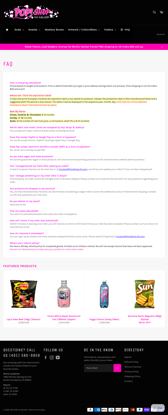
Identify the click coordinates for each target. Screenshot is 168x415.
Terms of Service (132, 366)
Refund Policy (131, 361)
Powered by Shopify (36, 410)
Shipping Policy (132, 376)
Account (161, 34)
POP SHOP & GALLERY (19, 410)
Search (127, 357)
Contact (128, 381)
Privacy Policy (131, 371)
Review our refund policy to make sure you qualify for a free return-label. (47, 249)
